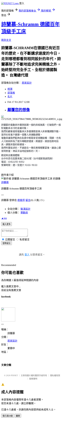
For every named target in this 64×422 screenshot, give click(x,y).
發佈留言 (6, 243)
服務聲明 (33, 379)
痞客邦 (21, 200)
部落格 (11, 92)
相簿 (9, 89)
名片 (9, 96)
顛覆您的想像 (18, 110)
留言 (27, 200)
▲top (4, 218)
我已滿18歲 (7, 416)
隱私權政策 (55, 375)
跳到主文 (6, 40)
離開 (18, 416)
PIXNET (14, 375)
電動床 (24, 212)
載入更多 (6, 224)
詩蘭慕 (5, 182)
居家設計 (27, 82)
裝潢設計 (25, 209)
